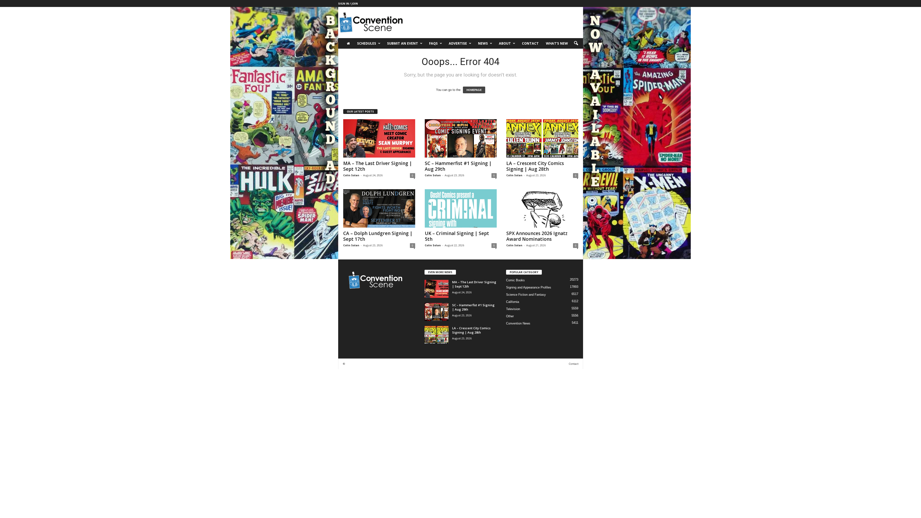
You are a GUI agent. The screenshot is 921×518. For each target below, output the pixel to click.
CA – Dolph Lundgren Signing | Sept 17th (378, 236)
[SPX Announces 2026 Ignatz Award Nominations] (542, 208)
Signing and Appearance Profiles (528, 287)
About (505, 43)
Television (513, 309)
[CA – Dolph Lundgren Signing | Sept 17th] (379, 208)
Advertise (458, 43)
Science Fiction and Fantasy (526, 294)
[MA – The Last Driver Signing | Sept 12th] (379, 138)
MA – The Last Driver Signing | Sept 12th (377, 166)
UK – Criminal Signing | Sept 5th (457, 236)
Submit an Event (402, 43)
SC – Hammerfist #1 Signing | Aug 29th (458, 166)
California (512, 302)
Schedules (366, 43)
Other (510, 316)
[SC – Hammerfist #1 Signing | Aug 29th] (461, 138)
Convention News (518, 323)
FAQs (433, 43)
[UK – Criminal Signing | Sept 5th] (461, 208)
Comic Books (515, 280)
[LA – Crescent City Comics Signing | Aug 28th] (542, 138)
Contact (530, 43)
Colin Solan (351, 175)
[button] (576, 43)
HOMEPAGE (474, 89)
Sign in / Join (348, 3)
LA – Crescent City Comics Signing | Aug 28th (535, 166)
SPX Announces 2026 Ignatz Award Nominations (536, 236)
